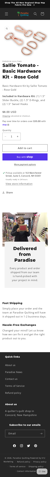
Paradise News (13, 372)
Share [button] (9, 192)
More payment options (25, 164)
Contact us (11, 378)
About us (10, 365)
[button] (6, 13)
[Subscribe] (41, 433)
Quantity (6, 130)
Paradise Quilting (21, 458)
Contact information (26, 471)
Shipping (6, 116)
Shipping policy (36, 466)
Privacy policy (39, 461)
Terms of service (18, 466)
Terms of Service (15, 385)
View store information (19, 183)
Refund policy (13, 392)
